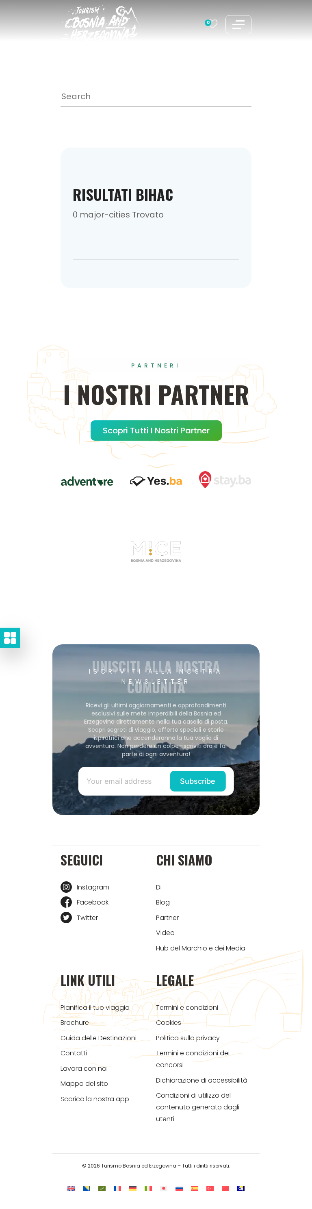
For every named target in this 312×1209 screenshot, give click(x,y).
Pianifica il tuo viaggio (95, 1007)
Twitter (87, 917)
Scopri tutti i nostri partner (156, 430)
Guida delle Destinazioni (98, 1038)
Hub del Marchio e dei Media (200, 948)
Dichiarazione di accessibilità (201, 1080)
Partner (167, 917)
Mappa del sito (84, 1083)
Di (159, 887)
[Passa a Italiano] (148, 1188)
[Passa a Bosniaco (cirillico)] (241, 1188)
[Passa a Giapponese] (163, 1188)
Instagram (93, 887)
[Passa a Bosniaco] (86, 1188)
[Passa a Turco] (210, 1188)
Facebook (92, 902)
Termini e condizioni (187, 1007)
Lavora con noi (84, 1068)
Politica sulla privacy (188, 1038)
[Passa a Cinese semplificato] (225, 1188)
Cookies (168, 1022)
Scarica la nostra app (95, 1099)
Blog (163, 902)
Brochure (75, 1022)
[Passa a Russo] (179, 1188)
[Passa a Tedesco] (133, 1188)
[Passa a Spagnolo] (194, 1188)
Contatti (74, 1053)
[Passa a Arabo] (102, 1188)
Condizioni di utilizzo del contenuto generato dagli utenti (197, 1107)
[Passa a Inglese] (71, 1188)
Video (165, 932)
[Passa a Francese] (117, 1188)
